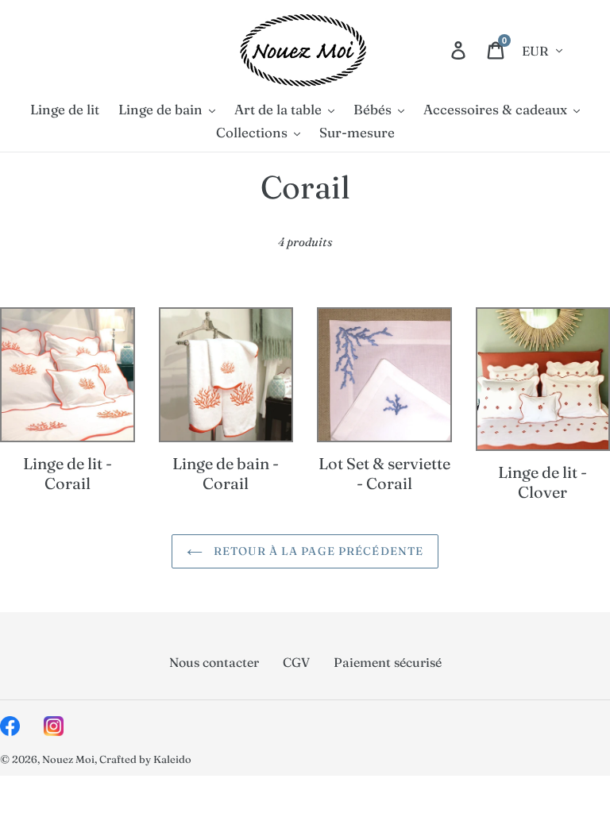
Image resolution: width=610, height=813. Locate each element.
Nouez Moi (68, 759)
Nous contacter (214, 662)
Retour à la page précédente (316, 551)
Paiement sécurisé (388, 662)
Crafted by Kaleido (145, 759)
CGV (296, 662)
